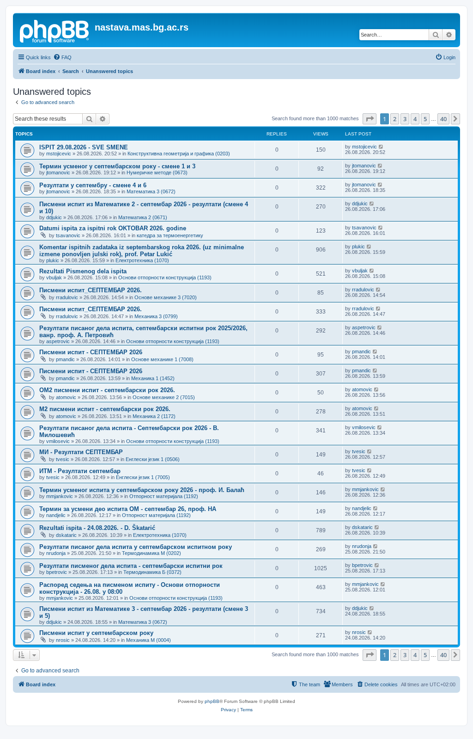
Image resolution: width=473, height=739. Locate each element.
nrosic (63, 640)
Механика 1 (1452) (153, 378)
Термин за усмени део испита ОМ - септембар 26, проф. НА (127, 508)
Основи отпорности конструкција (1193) (165, 277)
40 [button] (443, 119)
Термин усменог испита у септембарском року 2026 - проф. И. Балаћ (141, 490)
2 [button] (394, 119)
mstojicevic (58, 153)
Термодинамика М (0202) (151, 553)
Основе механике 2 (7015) (164, 397)
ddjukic (54, 217)
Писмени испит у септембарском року (96, 632)
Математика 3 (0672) (151, 191)
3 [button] (404, 119)
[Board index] (55, 30)
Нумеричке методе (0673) (157, 172)
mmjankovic (59, 496)
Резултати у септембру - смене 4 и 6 (92, 185)
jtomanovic (58, 172)
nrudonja (56, 553)
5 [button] (425, 119)
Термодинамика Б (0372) (152, 572)
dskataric (66, 535)
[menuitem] (62, 57)
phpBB (212, 701)
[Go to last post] (381, 146)
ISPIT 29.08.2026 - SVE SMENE (83, 147)
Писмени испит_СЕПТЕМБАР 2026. (90, 290)
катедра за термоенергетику (170, 235)
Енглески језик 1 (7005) (143, 477)
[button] (369, 118)
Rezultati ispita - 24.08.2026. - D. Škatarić (97, 527)
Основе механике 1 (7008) (162, 359)
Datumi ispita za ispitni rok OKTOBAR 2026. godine (112, 228)
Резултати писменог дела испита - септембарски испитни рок (131, 565)
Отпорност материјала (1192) (163, 496)
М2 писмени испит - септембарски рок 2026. (104, 409)
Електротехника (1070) (142, 260)
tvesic (62, 459)
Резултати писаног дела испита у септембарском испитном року (135, 546)
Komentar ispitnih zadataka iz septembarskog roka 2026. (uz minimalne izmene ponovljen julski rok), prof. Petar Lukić (141, 251)
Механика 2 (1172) (154, 416)
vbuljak (54, 277)
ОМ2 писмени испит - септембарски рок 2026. (107, 390)
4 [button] (415, 119)
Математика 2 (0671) (142, 217)
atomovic (66, 397)
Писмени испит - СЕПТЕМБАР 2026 (90, 352)
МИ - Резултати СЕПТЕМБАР (81, 452)
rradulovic (67, 297)
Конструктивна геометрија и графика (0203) (178, 153)
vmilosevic (58, 441)
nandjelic (56, 515)
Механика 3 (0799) (156, 316)
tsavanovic (68, 235)
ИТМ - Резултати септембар (80, 471)
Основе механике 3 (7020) (165, 297)
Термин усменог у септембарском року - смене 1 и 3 (117, 166)
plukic (52, 260)
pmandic (65, 359)
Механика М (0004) (148, 640)
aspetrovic (58, 341)
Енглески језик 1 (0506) (153, 459)
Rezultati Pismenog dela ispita (83, 271)
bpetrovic (56, 572)
